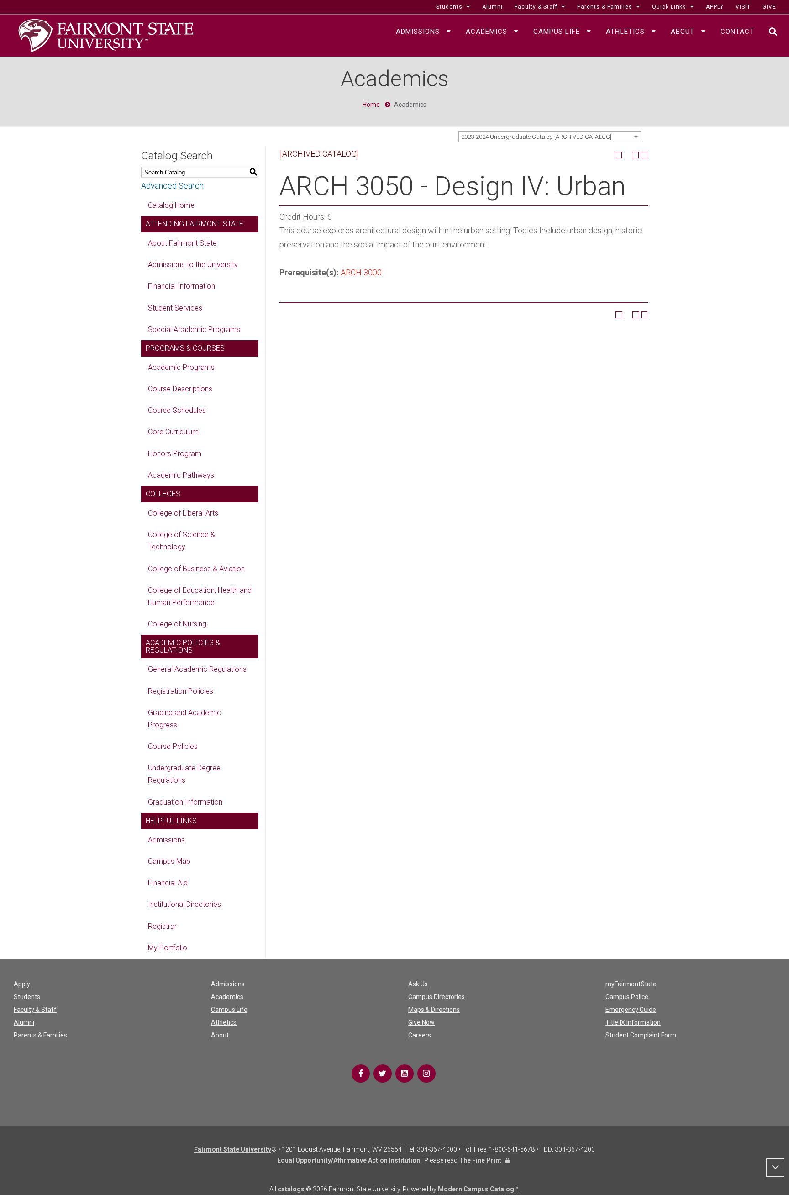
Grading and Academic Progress (184, 718)
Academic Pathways (181, 475)
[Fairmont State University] (106, 34)
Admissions (166, 840)
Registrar (162, 926)
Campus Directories (436, 996)
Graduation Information (185, 802)
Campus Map (169, 861)
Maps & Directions (434, 1009)
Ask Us (418, 984)
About (220, 1035)
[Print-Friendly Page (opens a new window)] (635, 155)
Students (27, 996)
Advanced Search (172, 185)
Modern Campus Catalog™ (478, 1189)
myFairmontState (631, 984)
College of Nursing (177, 624)
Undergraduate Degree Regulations (184, 773)
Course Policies (173, 746)
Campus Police (626, 996)
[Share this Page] (627, 155)
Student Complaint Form (640, 1035)
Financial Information (181, 286)
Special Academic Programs (194, 329)
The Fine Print (480, 1160)
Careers (419, 1035)
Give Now (421, 1022)
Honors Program (174, 453)
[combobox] (549, 136)
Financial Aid (168, 883)
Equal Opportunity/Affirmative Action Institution (348, 1160)
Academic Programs (181, 367)
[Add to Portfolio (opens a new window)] (618, 155)
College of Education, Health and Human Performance (200, 596)
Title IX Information (633, 1022)
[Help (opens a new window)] (644, 155)
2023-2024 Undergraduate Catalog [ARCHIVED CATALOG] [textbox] (536, 136)
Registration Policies (180, 691)
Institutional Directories (184, 904)
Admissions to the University (193, 264)
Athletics (224, 1022)
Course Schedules (177, 410)
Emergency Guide (630, 1009)
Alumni (24, 1022)
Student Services (175, 308)
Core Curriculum (173, 431)
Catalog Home (171, 205)
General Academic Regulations (197, 669)
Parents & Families (40, 1035)
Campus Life (229, 1009)
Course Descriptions (180, 388)
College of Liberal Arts (183, 513)
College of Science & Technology (181, 540)
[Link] (361, 1073)
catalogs (291, 1189)
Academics (227, 996)
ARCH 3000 (361, 272)
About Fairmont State (182, 243)
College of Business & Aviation (196, 568)
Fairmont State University (232, 1149)
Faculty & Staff (35, 1009)
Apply (22, 984)
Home (371, 104)
